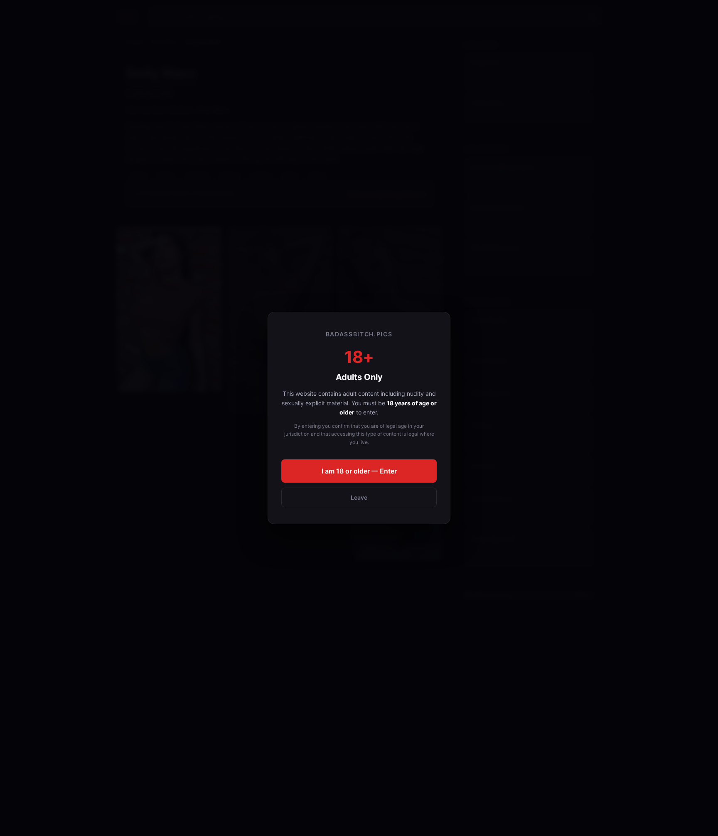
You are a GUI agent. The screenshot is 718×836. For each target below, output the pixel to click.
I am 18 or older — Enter (359, 471)
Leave (359, 497)
